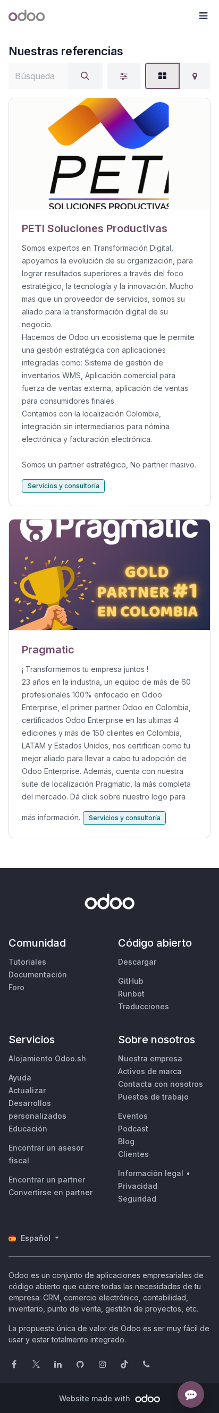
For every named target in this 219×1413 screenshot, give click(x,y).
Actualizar (27, 1090)
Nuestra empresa (150, 1058)
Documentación (38, 974)
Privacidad (137, 1185)
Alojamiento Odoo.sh (47, 1058)
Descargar (137, 961)
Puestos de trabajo (153, 1096)
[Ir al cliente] (109, 153)
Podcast (133, 1128)
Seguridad (137, 1198)
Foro (16, 987)
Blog (126, 1141)
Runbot (131, 993)
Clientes (133, 1154)
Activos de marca (150, 1071)
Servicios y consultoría (63, 486)
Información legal (150, 1173)
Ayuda (20, 1077)
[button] (203, 16)
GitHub (131, 980)
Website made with (95, 1398)
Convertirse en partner (50, 1192)
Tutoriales (27, 961)
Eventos (133, 1115)
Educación (28, 1128)
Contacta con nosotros (160, 1083)
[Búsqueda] (85, 76)
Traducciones (143, 1006)
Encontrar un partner (47, 1179)
